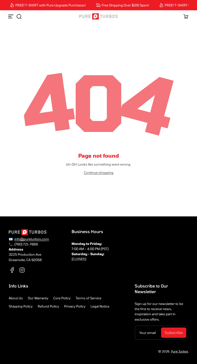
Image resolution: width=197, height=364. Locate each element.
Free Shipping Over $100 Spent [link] (124, 5)
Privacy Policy (74, 306)
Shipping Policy (21, 306)
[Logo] (98, 16)
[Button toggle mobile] (11, 16)
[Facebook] (12, 270)
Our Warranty (38, 298)
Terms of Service (88, 298)
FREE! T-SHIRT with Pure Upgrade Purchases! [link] (49, 5)
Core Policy (62, 298)
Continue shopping (98, 172)
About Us (16, 298)
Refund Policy (48, 306)
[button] (19, 16)
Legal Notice (100, 306)
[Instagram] (22, 270)
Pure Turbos (179, 351)
